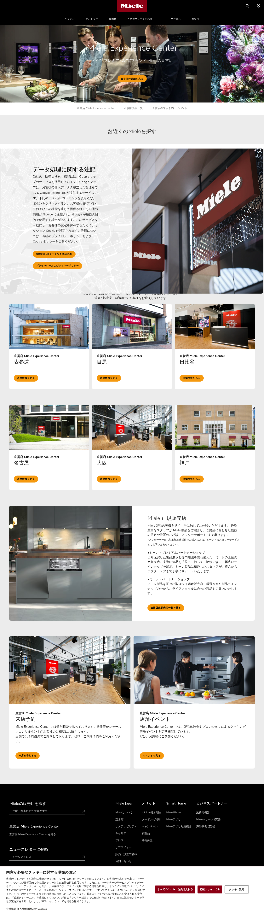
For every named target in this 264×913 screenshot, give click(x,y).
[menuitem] (72, 18)
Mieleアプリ (173, 819)
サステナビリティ (126, 826)
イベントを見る (152, 756)
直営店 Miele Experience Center (96, 108)
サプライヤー (123, 847)
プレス (119, 840)
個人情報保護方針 (27, 909)
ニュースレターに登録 (28, 850)
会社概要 (11, 909)
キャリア (120, 833)
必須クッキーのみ (210, 889)
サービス (176, 19)
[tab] (132, 136)
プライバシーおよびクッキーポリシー (57, 266)
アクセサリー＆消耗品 (139, 19)
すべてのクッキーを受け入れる (175, 889)
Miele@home (174, 812)
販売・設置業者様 (126, 854)
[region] (132, 889)
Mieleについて (124, 812)
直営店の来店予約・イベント (169, 108)
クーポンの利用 (151, 819)
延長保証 (147, 840)
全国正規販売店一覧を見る (166, 608)
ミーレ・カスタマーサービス (223, 540)
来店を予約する (27, 756)
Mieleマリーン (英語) (208, 819)
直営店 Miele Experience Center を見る (32, 834)
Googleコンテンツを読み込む (54, 254)
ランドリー (92, 19)
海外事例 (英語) (205, 826)
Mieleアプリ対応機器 (179, 826)
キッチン (70, 19)
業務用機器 (203, 812)
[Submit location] (83, 812)
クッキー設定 (236, 889)
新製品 (146, 833)
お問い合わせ (123, 861)
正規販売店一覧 (133, 108)
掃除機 (113, 19)
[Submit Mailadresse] (83, 857)
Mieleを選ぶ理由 (152, 812)
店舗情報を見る (26, 378)
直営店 (119, 819)
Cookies (42, 909)
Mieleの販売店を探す (27, 804)
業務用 (195, 19)
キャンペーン (150, 826)
